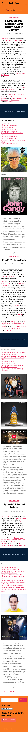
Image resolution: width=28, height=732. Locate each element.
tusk (4, 249)
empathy (19, 226)
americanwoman (7, 645)
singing (18, 484)
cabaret (19, 451)
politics (5, 479)
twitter (9, 679)
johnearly (13, 464)
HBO (4, 462)
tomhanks (22, 247)
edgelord (5, 459)
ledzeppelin (6, 234)
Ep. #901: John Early (14, 260)
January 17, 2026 (18, 33)
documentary (6, 226)
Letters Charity (15, 100)
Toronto (5, 492)
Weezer (5, 681)
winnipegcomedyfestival (9, 682)
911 (4, 643)
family (23, 226)
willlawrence (13, 493)
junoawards (10, 658)
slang (4, 485)
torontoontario (11, 492)
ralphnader (14, 480)
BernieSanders (7, 449)
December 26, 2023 (18, 511)
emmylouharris (18, 459)
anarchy (19, 446)
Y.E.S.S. (13, 98)
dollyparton (23, 456)
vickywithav (6, 493)
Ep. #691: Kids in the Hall (9, 129)
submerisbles (6, 674)
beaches (20, 448)
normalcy (11, 475)
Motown (5, 474)
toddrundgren (15, 247)
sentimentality (7, 484)
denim (18, 456)
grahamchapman (7, 229)
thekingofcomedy (19, 488)
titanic (21, 677)
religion (19, 480)
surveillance (16, 485)
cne (10, 650)
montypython (13, 237)
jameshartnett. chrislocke (9, 656)
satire (13, 482)
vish (10, 33)
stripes (5, 247)
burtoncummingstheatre (19, 648)
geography (6, 461)
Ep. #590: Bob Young (7, 361)
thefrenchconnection (16, 674)
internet (20, 462)
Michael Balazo (6, 516)
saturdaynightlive (15, 244)
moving (16, 664)
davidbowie (13, 456)
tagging (22, 485)
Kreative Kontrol (14, 3)
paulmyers (6, 239)
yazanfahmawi (20, 493)
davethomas (20, 225)
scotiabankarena (7, 671)
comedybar (19, 650)
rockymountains (22, 669)
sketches (22, 484)
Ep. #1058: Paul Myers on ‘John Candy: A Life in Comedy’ (14, 25)
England (11, 653)
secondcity (6, 246)
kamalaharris (23, 466)
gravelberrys (16, 229)
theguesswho (6, 676)
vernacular (20, 492)
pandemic (18, 477)
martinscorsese (15, 236)
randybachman (7, 669)
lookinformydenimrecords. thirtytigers (13, 469)
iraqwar (5, 464)
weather (8, 249)
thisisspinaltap (14, 490)
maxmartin (6, 472)
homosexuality (10, 462)
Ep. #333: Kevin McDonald (9, 136)
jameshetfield (20, 656)
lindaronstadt (18, 467)
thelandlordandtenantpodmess (11, 677)
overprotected (11, 477)
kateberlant (6, 467)
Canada (11, 221)
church (9, 454)
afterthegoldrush (7, 446)
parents (23, 477)
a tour (20, 314)
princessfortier (7, 480)
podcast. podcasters (16, 666)
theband (18, 487)
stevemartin (16, 246)
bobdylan (20, 449)
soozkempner (6, 673)
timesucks (23, 490)
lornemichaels (21, 234)
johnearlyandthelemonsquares (11, 466)
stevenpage (23, 246)
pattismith (23, 237)
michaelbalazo (17, 663)
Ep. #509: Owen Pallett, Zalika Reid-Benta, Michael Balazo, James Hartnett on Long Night (13, 582)
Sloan (11, 246)
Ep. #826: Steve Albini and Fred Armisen (13, 356)
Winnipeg (18, 681)
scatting (18, 482)
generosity (22, 228)
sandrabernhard (7, 482)
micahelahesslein (19, 472)
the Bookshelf (12, 94)
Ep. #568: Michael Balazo (9, 573)
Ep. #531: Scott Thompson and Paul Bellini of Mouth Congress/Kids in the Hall (12, 576)
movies (11, 664)
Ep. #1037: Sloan (6, 124)
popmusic (10, 479)
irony (9, 464)
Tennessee (12, 487)
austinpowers (15, 645)
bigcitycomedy (7, 220)
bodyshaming (15, 220)
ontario (5, 477)
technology (6, 487)
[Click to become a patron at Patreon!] (14, 720)
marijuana (19, 660)
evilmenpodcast (18, 653)
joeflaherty (6, 233)
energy (24, 459)
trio (17, 492)
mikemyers (6, 237)
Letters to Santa (16, 328)
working (22, 682)
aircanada (8, 643)
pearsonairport (7, 666)
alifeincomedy (7, 218)
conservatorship (20, 454)
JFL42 (5, 658)
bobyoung (6, 451)
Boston (21, 220)
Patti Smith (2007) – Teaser (9, 144)
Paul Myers (4, 39)
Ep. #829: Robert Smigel (8, 567)
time (19, 490)
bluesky (13, 647)
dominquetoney (7, 458)
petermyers (12, 239)
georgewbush (12, 461)
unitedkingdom (16, 679)
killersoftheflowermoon (19, 658)
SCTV (21, 244)
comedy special (6, 283)
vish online (9, 102)
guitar (18, 461)
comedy (11, 223)
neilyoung (5, 475)
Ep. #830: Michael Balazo (14, 506)
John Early (4, 281)
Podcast (16, 17)
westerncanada (12, 681)
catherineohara (17, 221)
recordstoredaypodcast (9, 242)
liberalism (12, 467)
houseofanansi (7, 231)
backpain (5, 448)
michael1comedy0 (8, 663)
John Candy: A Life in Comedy (13, 40)
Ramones (20, 241)
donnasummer (15, 458)
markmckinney (7, 236)
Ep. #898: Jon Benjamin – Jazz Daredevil (13, 352)
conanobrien (6, 225)
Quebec (5, 668)
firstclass (5, 228)
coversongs (6, 456)
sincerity (13, 484)
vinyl (21, 679)
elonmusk (5, 653)
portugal (15, 479)
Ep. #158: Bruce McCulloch (9, 138)
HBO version (15, 305)
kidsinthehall (18, 233)
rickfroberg (14, 669)
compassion (17, 223)
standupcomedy (15, 673)
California (5, 221)
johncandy (12, 233)
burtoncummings (7, 648)
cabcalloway (6, 453)
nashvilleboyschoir (21, 474)
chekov (5, 454)
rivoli (24, 242)
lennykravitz (6, 660)
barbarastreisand (13, 448)
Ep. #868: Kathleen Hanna (9, 354)
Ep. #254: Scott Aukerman (9, 367)
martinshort (23, 236)
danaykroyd (13, 225)
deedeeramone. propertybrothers (11, 652)
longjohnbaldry (13, 234)
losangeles (6, 471)
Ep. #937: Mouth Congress (9, 126)
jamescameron (18, 655)
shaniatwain (15, 671)
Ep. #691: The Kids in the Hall (10, 569)
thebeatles (23, 487)
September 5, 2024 (18, 263)
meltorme (11, 472)
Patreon (13, 321)
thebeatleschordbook (8, 488)
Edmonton (13, 226)
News (11, 17)
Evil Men (19, 522)
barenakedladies (15, 218)
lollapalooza (13, 660)
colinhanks (6, 223)
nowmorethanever (19, 475)
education (11, 459)
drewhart (22, 458)
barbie (21, 645)
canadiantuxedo (19, 453)
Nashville (14, 474)
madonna (11, 471)
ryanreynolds (6, 244)
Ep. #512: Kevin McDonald (9, 131)
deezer (22, 652)
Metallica (14, 661)
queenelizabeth (12, 668)
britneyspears (12, 451)
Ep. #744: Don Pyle (7, 127)
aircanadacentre (15, 643)
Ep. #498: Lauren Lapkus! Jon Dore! (12, 365)
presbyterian (21, 479)
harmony (23, 461)
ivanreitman (19, 231)
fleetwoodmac (12, 228)
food (18, 228)
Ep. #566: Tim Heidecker (8, 363)
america (15, 446)
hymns (16, 462)
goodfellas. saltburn (8, 655)
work (18, 682)
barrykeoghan (7, 647)
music (18, 237)
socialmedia (10, 485)
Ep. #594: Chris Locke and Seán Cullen (13, 571)
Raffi (17, 668)
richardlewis (19, 242)
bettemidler (14, 449)
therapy (9, 247)
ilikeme (13, 231)
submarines (22, 673)
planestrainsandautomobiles (10, 241)
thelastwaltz (6, 490)
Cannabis (5, 650)
